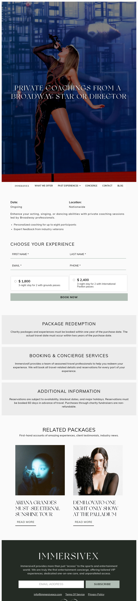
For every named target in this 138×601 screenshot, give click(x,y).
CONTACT (107, 186)
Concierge (91, 186)
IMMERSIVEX (22, 186)
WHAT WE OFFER (44, 186)
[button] (69, 186)
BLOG (120, 186)
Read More (25, 522)
